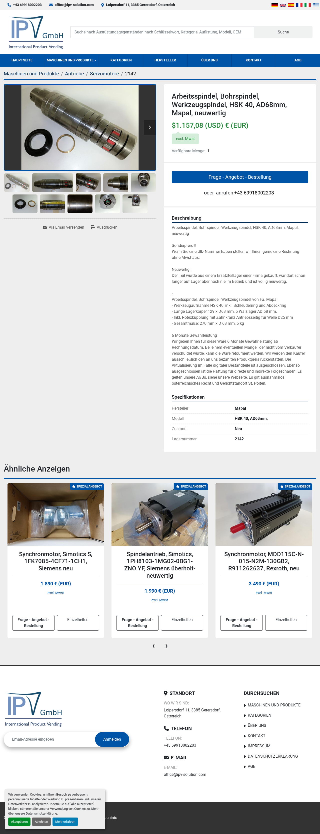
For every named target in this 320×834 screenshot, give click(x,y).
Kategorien (121, 60)
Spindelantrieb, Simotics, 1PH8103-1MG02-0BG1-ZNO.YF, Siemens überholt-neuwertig (55, 565)
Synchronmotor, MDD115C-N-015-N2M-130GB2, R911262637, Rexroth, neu (160, 561)
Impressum (259, 746)
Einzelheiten (77, 619)
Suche (283, 32)
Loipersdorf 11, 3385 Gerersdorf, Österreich (140, 5)
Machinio (109, 817)
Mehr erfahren (65, 822)
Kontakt (254, 60)
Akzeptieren (19, 822)
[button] (71, 60)
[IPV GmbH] (33, 709)
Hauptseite (22, 60)
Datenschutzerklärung (41, 813)
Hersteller (165, 60)
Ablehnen (41, 822)
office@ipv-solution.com (74, 5)
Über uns (209, 60)
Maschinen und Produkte (70, 60)
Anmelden (112, 739)
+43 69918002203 (27, 5)
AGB (298, 60)
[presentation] (153, 645)
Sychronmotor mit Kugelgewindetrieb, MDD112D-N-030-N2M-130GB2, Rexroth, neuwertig (263, 565)
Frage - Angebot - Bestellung (240, 177)
